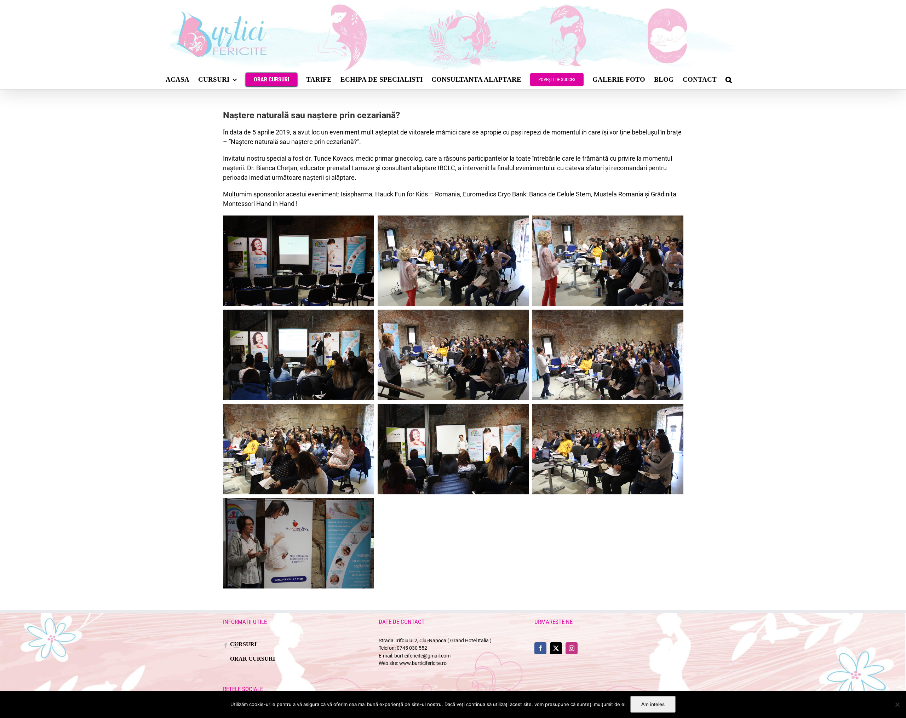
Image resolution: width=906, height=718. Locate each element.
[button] (729, 79)
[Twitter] (556, 648)
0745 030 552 (412, 648)
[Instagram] (572, 648)
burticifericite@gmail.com (422, 656)
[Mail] (236, 645)
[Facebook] (226, 645)
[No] (897, 704)
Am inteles (653, 704)
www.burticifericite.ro (423, 663)
